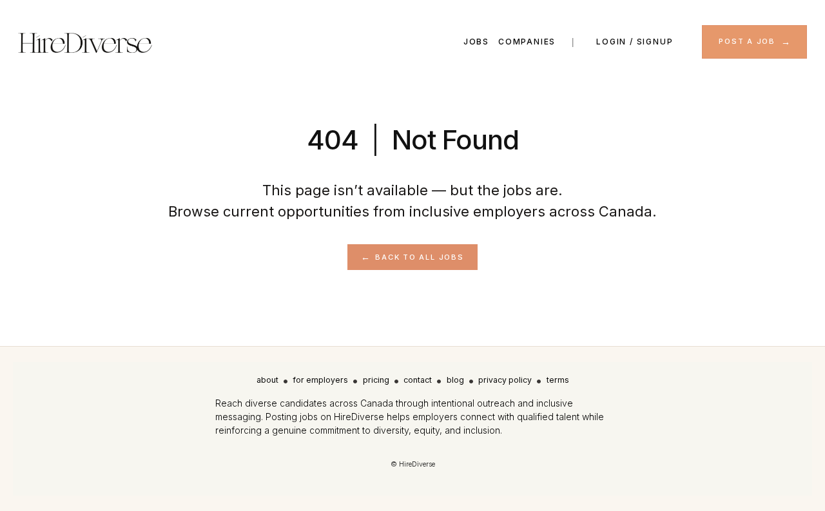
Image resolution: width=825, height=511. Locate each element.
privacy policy (505, 380)
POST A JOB (747, 41)
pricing (376, 380)
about (267, 380)
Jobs (476, 41)
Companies (527, 41)
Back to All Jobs (419, 257)
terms (558, 380)
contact (417, 380)
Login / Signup (634, 41)
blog (455, 380)
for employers (320, 380)
